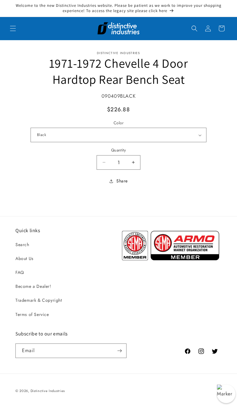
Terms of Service (32, 314)
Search (22, 244)
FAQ (19, 272)
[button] (13, 28)
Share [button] (122, 181)
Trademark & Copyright (38, 300)
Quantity (118, 150)
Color (118, 123)
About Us (24, 258)
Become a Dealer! (33, 286)
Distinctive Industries (48, 390)
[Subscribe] (119, 350)
